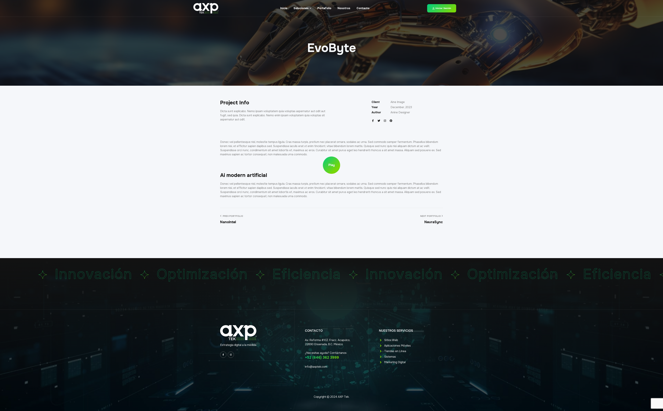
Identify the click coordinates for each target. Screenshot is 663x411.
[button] (331, 165)
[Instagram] (385, 120)
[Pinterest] (391, 120)
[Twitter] (379, 120)
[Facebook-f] (373, 120)
